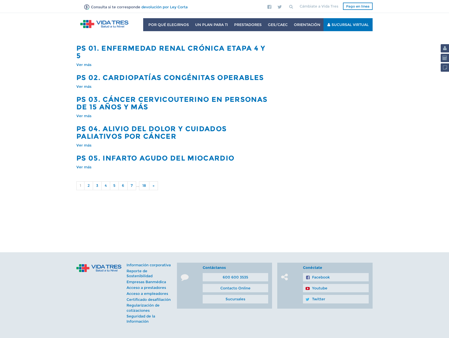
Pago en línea (357, 6)
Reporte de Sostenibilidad (140, 274)
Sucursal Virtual (350, 24)
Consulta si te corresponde (139, 7)
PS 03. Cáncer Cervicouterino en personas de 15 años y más (171, 103)
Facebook (321, 277)
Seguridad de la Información (141, 319)
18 (144, 185)
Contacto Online (235, 288)
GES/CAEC (278, 24)
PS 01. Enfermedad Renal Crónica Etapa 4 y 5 (171, 52)
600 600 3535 (235, 277)
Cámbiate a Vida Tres (319, 6)
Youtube (319, 288)
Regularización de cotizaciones (143, 308)
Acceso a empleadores (147, 293)
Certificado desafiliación (149, 299)
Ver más (83, 64)
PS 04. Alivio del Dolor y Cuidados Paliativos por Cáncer (151, 132)
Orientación (307, 24)
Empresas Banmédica (146, 282)
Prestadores (248, 24)
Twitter (318, 299)
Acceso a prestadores (146, 287)
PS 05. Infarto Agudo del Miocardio (155, 158)
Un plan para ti (211, 24)
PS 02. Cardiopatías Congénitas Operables (170, 77)
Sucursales (235, 299)
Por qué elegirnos (168, 24)
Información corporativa (149, 265)
